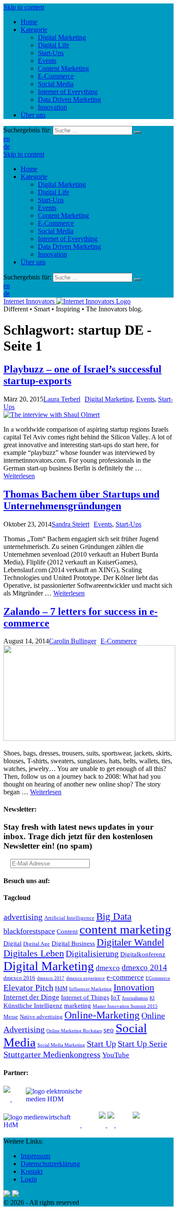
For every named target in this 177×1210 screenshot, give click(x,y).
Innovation (52, 254)
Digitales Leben (33, 953)
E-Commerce (56, 223)
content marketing (125, 929)
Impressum (35, 1156)
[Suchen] (137, 132)
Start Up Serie (142, 1043)
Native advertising (41, 1017)
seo (109, 1030)
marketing (77, 1005)
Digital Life (53, 192)
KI (152, 998)
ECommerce (158, 978)
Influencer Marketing (90, 989)
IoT (115, 997)
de (6, 146)
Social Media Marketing (61, 1045)
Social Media (55, 231)
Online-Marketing (102, 1015)
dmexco (108, 968)
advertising (23, 917)
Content (67, 931)
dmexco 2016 (19, 978)
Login (29, 1179)
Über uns (33, 262)
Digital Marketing (62, 184)
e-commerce (125, 977)
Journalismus (135, 998)
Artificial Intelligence (69, 918)
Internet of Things (85, 997)
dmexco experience (85, 978)
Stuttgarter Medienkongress (52, 1054)
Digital (12, 943)
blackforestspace (29, 931)
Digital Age (36, 944)
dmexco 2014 (144, 967)
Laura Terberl (61, 399)
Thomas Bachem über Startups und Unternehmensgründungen (81, 500)
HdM (61, 988)
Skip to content (23, 7)
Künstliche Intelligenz (32, 1005)
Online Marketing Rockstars (74, 1030)
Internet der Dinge (31, 997)
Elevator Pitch (28, 987)
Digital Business (73, 943)
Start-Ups (51, 200)
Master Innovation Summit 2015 (125, 1006)
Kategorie (34, 176)
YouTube (115, 1055)
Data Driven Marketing (69, 246)
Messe (10, 1017)
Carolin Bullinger (72, 641)
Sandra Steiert (70, 524)
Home (29, 168)
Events (47, 207)
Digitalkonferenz (142, 954)
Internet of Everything (68, 238)
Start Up (101, 1043)
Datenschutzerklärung (50, 1163)
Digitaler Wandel (130, 942)
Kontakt (32, 1171)
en (6, 138)
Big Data (113, 916)
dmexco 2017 (50, 978)
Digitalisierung (92, 953)
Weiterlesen (19, 476)
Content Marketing (63, 215)
